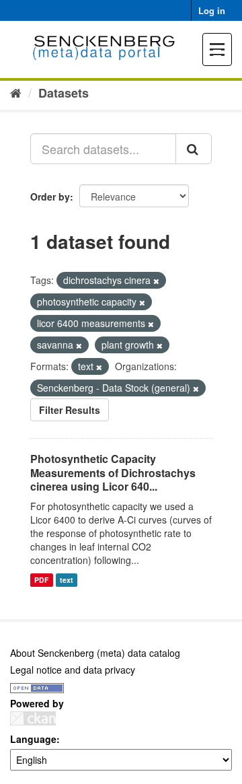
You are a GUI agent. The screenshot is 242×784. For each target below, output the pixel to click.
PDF (41, 580)
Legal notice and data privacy (72, 669)
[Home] (16, 92)
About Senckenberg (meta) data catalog (95, 653)
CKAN (33, 718)
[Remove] (156, 280)
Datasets (63, 93)
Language (33, 739)
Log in (211, 10)
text (66, 580)
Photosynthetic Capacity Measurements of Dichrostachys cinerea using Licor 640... (113, 473)
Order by (50, 196)
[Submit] (193, 148)
